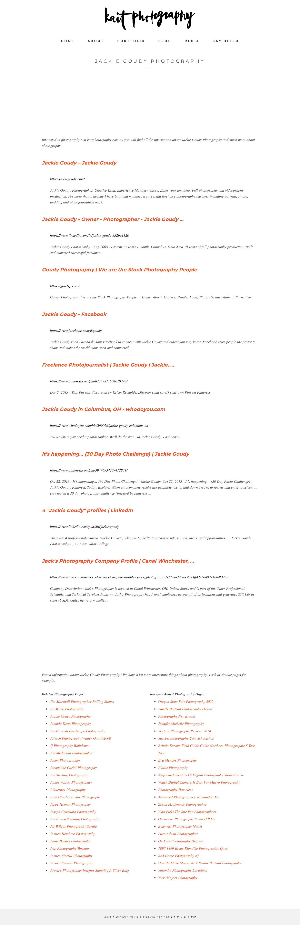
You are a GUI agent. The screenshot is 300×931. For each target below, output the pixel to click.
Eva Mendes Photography (177, 760)
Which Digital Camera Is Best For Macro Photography (199, 782)
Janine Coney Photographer (71, 716)
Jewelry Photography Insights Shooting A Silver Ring (89, 870)
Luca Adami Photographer (178, 833)
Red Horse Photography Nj (178, 855)
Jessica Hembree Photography (72, 833)
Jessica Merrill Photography (71, 855)
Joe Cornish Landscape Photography (77, 730)
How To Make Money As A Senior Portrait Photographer (200, 862)
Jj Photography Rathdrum (69, 745)
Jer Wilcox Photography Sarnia (73, 826)
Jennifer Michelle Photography (181, 723)
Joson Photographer (65, 760)
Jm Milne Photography (67, 708)
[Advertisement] (150, 108)
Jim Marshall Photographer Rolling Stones (82, 701)
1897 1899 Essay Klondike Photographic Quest (193, 848)
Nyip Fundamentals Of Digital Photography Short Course (201, 774)
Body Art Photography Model (180, 826)
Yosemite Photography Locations (182, 870)
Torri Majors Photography (177, 877)
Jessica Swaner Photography (71, 862)
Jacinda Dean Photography (70, 723)
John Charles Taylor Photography (75, 796)
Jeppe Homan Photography (70, 804)
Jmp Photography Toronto (69, 848)
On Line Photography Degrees (180, 840)
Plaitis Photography (173, 767)
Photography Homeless (175, 789)
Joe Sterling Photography (69, 774)
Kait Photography (150, 18)
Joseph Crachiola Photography (73, 811)
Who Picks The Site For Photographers (187, 811)
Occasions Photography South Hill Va (186, 818)
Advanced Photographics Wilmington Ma (188, 796)
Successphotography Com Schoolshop (186, 738)
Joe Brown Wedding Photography (75, 818)
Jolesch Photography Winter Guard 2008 (80, 738)
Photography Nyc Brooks (177, 716)
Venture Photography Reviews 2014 (184, 730)
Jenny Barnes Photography (70, 840)
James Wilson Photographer (71, 782)
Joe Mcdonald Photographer (71, 752)
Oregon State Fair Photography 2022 (185, 701)
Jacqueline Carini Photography (73, 767)
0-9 (106, 917)
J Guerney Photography (68, 789)
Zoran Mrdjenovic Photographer (182, 804)
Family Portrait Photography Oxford (185, 708)
